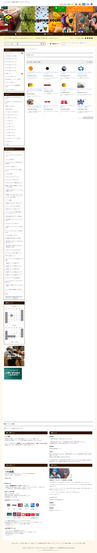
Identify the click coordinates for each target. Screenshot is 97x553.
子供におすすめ (8, 109)
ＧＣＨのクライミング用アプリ (12, 223)
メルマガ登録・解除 (79, 38)
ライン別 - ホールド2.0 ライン (12, 111)
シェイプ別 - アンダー (10, 135)
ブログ (71, 38)
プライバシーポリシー (56, 543)
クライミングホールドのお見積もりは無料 (13, 259)
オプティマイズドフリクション (12, 176)
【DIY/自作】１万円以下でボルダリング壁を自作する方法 (13, 246)
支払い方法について (16, 543)
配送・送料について (26, 543)
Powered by (41, 550)
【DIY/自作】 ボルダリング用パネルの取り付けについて (14, 242)
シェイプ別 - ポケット (10, 132)
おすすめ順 (29, 62)
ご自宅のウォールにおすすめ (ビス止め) (13, 98)
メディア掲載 (8, 200)
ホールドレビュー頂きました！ (12, 179)
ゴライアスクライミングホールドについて (13, 155)
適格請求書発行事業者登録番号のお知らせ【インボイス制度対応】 (13, 297)
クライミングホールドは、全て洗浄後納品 (13, 231)
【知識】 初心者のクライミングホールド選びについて (14, 190)
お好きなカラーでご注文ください (12, 209)
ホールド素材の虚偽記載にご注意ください (13, 290)
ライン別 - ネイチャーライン (11, 114)
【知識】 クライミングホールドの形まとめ (14, 227)
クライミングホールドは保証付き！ (13, 277)
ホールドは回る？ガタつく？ (11, 235)
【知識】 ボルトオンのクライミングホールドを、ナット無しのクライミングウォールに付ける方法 (14, 196)
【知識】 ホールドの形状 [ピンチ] (12, 266)
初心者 (81, 42)
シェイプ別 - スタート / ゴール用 (12, 138)
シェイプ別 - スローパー (10, 129)
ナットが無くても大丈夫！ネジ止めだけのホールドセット (20, 38)
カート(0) (79, 34)
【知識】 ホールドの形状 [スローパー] (13, 271)
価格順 (34, 62)
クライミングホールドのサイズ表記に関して (13, 170)
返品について (34, 543)
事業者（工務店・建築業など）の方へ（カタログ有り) (13, 186)
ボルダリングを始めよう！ (11, 166)
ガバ (70, 42)
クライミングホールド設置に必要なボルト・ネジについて (13, 212)
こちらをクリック (9, 525)
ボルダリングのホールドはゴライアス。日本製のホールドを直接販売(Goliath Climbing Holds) (52, 547)
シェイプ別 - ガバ (9, 120)
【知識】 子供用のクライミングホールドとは (14, 286)
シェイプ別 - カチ (9, 123)
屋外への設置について (10, 255)
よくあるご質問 (8, 173)
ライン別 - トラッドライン (11, 117)
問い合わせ (31, 443)
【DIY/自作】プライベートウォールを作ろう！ (13, 220)
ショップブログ (75, 543)
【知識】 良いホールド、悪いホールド (14, 203)
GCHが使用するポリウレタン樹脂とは (13, 216)
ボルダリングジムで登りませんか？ (13, 249)
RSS (80, 543)
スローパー (63, 44)
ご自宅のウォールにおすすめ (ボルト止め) (14, 102)
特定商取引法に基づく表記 (44, 543)
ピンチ (85, 42)
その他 (6, 144)
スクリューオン (75, 42)
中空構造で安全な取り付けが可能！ (13, 238)
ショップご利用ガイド (10, 159)
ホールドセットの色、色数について (13, 252)
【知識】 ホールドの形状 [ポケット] (13, 274)
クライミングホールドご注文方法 (12, 206)
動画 (6, 293)
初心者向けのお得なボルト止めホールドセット (47, 38)
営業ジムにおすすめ (9, 106)
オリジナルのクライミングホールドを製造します (13, 281)
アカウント (20, 34)
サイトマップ (8, 152)
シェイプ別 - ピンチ (9, 126)
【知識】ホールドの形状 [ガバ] (12, 263)
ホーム (27, 49)
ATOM (83, 543)
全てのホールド (33, 49)
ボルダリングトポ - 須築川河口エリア (13, 182)
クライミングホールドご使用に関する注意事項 (13, 163)
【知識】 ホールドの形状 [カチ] (12, 269)
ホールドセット (64, 42)
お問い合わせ (50, 34)
